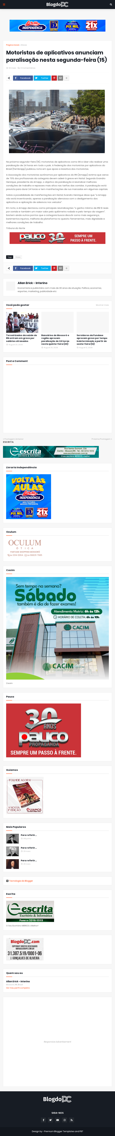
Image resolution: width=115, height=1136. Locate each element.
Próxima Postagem (101, 439)
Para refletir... (29, 835)
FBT (81, 1131)
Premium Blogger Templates (59, 1131)
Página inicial (12, 45)
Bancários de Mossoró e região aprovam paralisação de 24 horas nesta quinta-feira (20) (55, 340)
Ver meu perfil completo (18, 988)
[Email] (60, 78)
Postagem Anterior (14, 439)
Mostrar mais (102, 305)
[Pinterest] (54, 78)
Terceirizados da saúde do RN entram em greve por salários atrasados (21, 338)
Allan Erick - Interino (32, 283)
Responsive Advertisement (57, 1041)
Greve (24, 45)
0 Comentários (28, 68)
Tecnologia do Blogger (21, 881)
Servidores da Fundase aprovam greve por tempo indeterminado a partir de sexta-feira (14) (92, 340)
